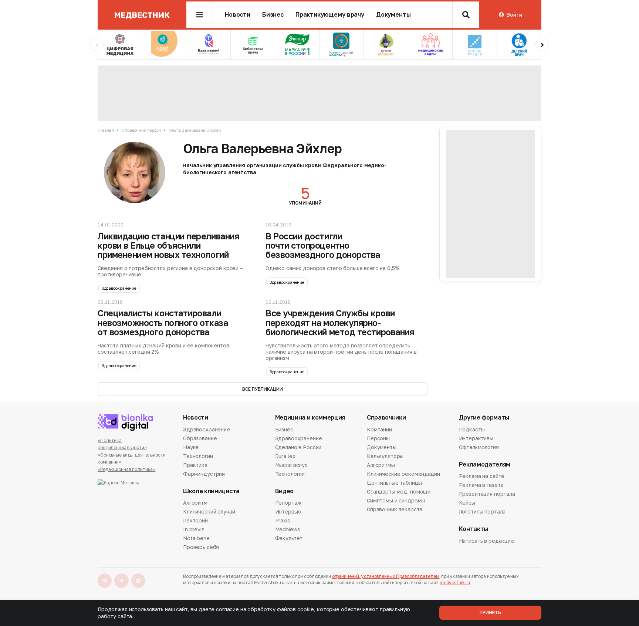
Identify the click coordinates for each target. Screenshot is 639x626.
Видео (284, 491)
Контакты (473, 528)
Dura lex (285, 456)
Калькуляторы (385, 456)
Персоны (378, 438)
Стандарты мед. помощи (398, 491)
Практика (195, 465)
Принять (490, 612)
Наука (191, 447)
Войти (514, 14)
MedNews (287, 529)
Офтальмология (479, 447)
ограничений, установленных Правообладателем (385, 576)
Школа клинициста (211, 491)
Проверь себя (201, 547)
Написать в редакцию (487, 541)
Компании (379, 430)
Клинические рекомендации (403, 474)
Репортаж (288, 503)
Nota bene (196, 538)
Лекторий (195, 520)
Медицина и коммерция (310, 417)
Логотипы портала (482, 511)
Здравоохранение (119, 288)
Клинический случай (209, 511)
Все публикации (262, 389)
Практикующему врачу (329, 14)
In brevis (193, 529)
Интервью (288, 511)
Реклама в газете (481, 485)
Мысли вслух (291, 465)
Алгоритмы (381, 465)
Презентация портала (487, 494)
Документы (393, 14)
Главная (106, 130)
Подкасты (472, 430)
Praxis (282, 520)
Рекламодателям (485, 464)
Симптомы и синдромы (396, 500)
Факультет (289, 538)
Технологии (198, 456)
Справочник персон (141, 130)
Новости (237, 14)
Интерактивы (476, 438)
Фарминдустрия (204, 474)
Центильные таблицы (394, 482)
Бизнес (273, 14)
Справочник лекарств (394, 509)
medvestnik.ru (455, 582)
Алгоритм (195, 503)
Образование (200, 438)
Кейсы (467, 502)
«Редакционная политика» (126, 469)
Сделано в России (298, 447)
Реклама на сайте (482, 476)
